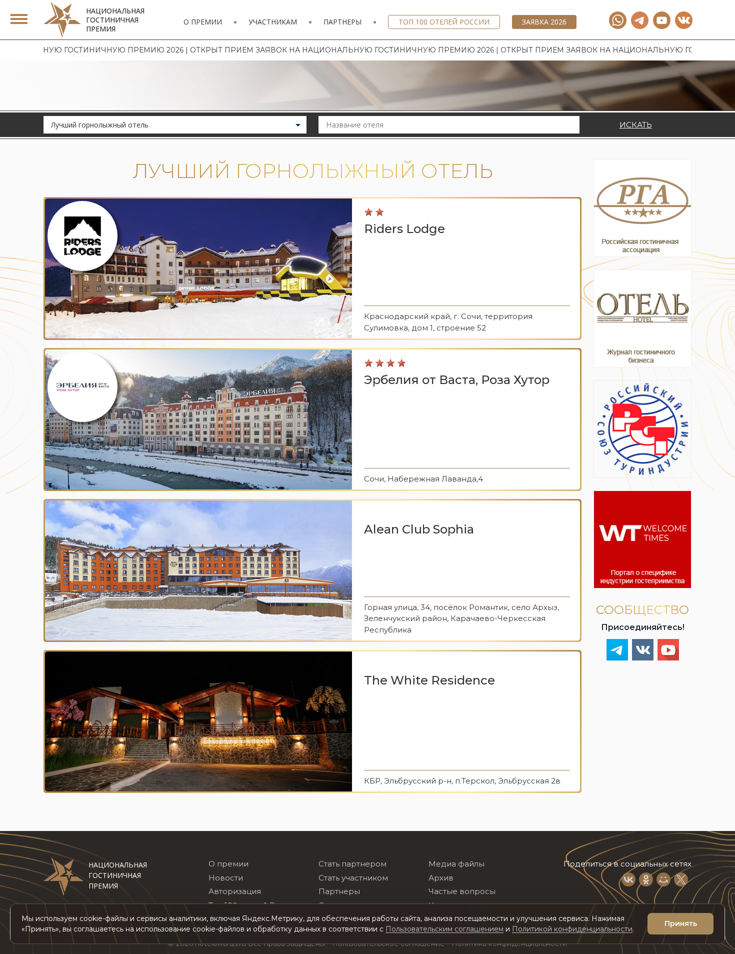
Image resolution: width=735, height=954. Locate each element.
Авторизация (234, 891)
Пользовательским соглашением (445, 929)
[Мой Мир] (663, 879)
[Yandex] (639, 20)
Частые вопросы (462, 891)
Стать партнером (352, 863)
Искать (636, 125)
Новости (225, 877)
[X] (681, 879)
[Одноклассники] (646, 879)
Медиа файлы (456, 863)
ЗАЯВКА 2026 (544, 21)
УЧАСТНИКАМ (272, 21)
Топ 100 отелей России (444, 21)
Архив (441, 877)
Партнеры (343, 21)
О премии (203, 21)
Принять (680, 923)
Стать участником (353, 877)
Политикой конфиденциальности (572, 929)
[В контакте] (683, 20)
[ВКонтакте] (629, 879)
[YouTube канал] (661, 20)
